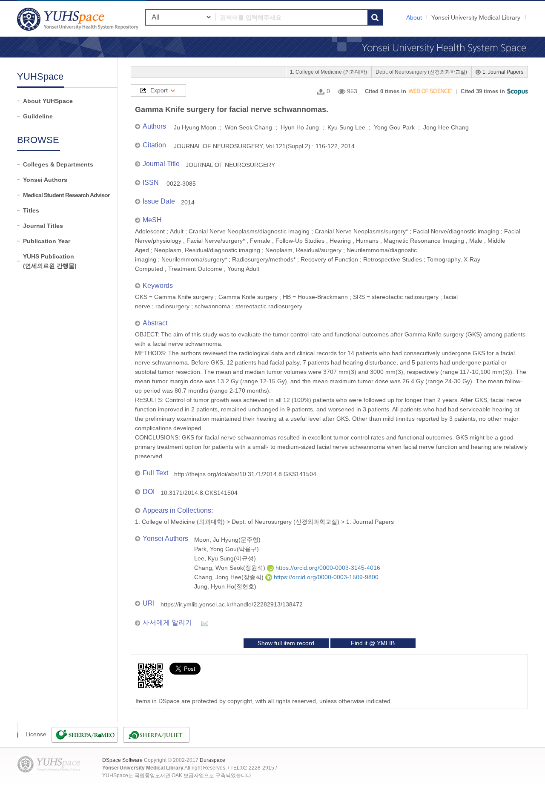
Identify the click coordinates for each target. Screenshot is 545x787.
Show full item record (286, 643)
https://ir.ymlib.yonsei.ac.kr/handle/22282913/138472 (232, 604)
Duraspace (212, 760)
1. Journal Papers (502, 72)
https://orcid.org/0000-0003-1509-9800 (325, 577)
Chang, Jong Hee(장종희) (229, 577)
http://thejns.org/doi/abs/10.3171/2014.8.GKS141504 (245, 474)
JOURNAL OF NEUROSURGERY (230, 164)
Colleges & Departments (58, 164)
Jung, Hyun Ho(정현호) (225, 586)
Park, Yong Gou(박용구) (226, 549)
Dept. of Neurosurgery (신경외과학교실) (421, 72)
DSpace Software (122, 760)
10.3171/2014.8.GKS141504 (199, 492)
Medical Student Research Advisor (66, 195)
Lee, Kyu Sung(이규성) (225, 558)
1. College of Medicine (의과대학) (328, 72)
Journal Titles (43, 225)
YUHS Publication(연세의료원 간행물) (50, 261)
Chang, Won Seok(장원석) (230, 567)
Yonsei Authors (45, 179)
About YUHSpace (48, 101)
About (414, 17)
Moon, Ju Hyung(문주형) (227, 539)
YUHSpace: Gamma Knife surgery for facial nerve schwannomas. (79, 19)
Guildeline (38, 116)
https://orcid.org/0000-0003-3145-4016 (327, 567)
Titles (31, 210)
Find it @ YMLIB (373, 643)
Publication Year (46, 241)
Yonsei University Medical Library (475, 17)
